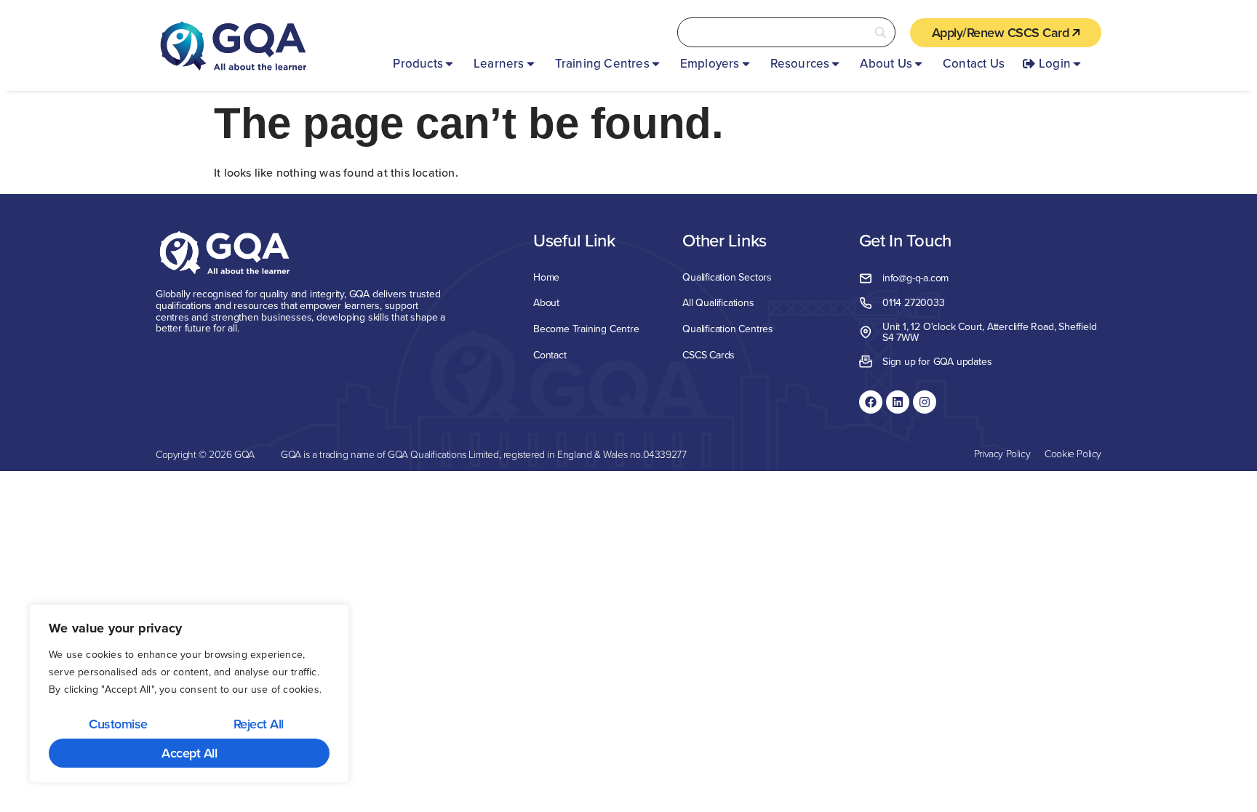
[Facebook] (870, 402)
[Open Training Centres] (656, 64)
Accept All (189, 753)
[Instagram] (924, 402)
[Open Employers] (746, 64)
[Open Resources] (835, 64)
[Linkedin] (897, 402)
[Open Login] (1077, 64)
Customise (118, 724)
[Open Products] (449, 64)
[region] (189, 694)
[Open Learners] (530, 64)
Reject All (259, 724)
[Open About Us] (918, 64)
